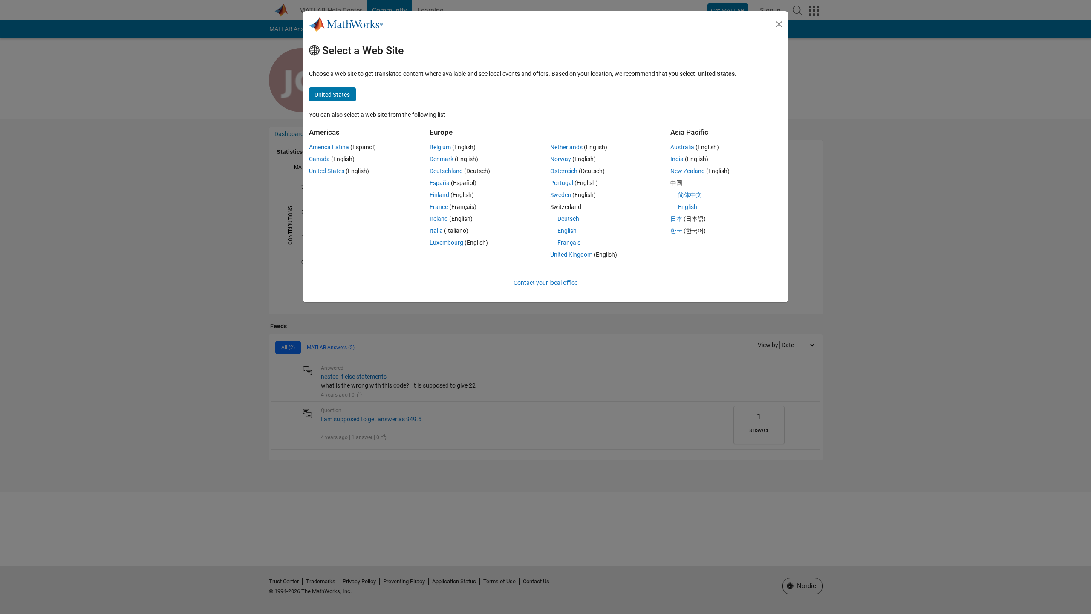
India (677, 159)
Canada (319, 159)
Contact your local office (545, 282)
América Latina (329, 147)
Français (568, 242)
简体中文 (690, 194)
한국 (676, 230)
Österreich (563, 171)
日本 (676, 218)
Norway (560, 159)
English (567, 230)
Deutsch (568, 218)
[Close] (779, 24)
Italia (436, 230)
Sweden (560, 194)
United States (326, 171)
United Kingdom (571, 254)
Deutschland (446, 171)
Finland (439, 194)
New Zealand (687, 171)
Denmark (441, 159)
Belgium (440, 147)
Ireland (439, 218)
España (440, 183)
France (439, 206)
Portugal (561, 183)
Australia (682, 147)
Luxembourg (446, 242)
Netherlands (566, 147)
